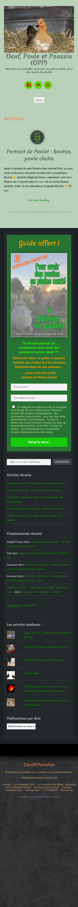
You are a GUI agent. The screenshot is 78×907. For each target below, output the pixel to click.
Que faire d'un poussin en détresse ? (45, 660)
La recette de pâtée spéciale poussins (46, 646)
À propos (67, 787)
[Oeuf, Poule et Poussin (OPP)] (39, 29)
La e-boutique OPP (24, 784)
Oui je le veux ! (39, 442)
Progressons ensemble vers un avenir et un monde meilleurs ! (39, 772)
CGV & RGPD (50, 790)
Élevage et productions (46, 787)
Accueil (7, 784)
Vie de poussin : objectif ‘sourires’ (41, 591)
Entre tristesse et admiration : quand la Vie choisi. (36, 508)
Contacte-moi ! (14, 790)
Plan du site (66, 790)
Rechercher (62, 461)
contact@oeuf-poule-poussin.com (39, 777)
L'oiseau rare (31, 673)
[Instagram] (48, 82)
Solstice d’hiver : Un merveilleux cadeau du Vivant (36, 483)
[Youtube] (39, 82)
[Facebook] (29, 82)
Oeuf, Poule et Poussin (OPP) (39, 59)
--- (39, 775)
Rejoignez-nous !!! (21, 605)
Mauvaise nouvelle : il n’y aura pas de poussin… (35, 490)
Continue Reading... (39, 200)
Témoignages (32, 790)
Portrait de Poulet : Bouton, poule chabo (39, 155)
